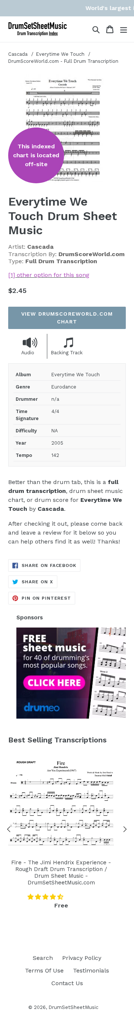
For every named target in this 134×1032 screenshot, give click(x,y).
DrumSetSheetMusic (73, 1007)
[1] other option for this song (48, 274)
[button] (46, 896)
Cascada (18, 54)
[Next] (125, 830)
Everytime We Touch (61, 54)
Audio (27, 352)
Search (43, 957)
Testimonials (91, 970)
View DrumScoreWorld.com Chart (67, 318)
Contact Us (67, 983)
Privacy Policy (81, 957)
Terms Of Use (44, 970)
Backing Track (67, 352)
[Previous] (9, 830)
